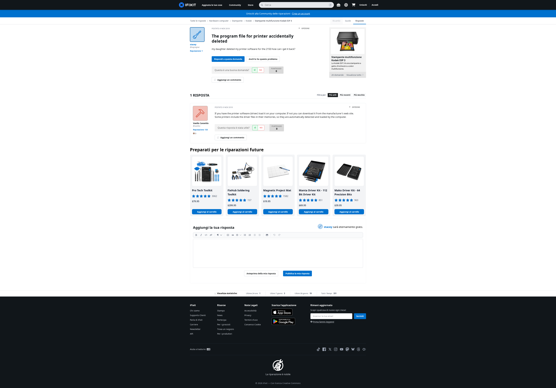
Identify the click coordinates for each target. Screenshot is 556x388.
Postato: (221, 28)
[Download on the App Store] (282, 312)
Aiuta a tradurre (198, 349)
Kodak (249, 20)
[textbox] (278, 253)
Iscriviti (360, 316)
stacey (328, 227)
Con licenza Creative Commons (286, 383)
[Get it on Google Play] (283, 321)
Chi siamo (195, 310)
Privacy (247, 315)
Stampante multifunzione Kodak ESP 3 (273, 20)
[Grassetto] (196, 235)
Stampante (237, 20)
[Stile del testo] (219, 235)
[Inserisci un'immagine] (267, 235)
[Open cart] (353, 5)
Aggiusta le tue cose (212, 5)
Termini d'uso (251, 319)
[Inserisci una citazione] (233, 235)
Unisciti (363, 4)
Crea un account (301, 13)
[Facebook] (324, 349)
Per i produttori (224, 333)
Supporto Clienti (198, 315)
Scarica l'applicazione (284, 305)
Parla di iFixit (196, 319)
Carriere (194, 324)
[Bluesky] (352, 349)
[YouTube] (341, 349)
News (220, 315)
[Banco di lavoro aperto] (338, 5)
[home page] (187, 5)
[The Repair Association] (364, 349)
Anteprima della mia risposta (261, 273)
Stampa (221, 310)
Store (250, 5)
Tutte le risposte (198, 20)
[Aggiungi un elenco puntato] (245, 235)
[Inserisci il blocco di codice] (228, 235)
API (191, 333)
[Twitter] (330, 349)
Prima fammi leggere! (323, 321)
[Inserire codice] (206, 235)
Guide (348, 20)
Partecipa (221, 319)
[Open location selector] (346, 5)
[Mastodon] (347, 349)
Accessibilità (250, 310)
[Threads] (358, 349)
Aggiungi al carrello (207, 211)
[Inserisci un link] (211, 235)
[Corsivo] (201, 235)
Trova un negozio (225, 329)
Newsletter (195, 329)
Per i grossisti (223, 324)
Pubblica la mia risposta (297, 273)
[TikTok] (318, 349)
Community (235, 5)
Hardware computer (219, 20)
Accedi (375, 4)
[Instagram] (336, 349)
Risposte (359, 20)
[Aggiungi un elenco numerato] (249, 235)
